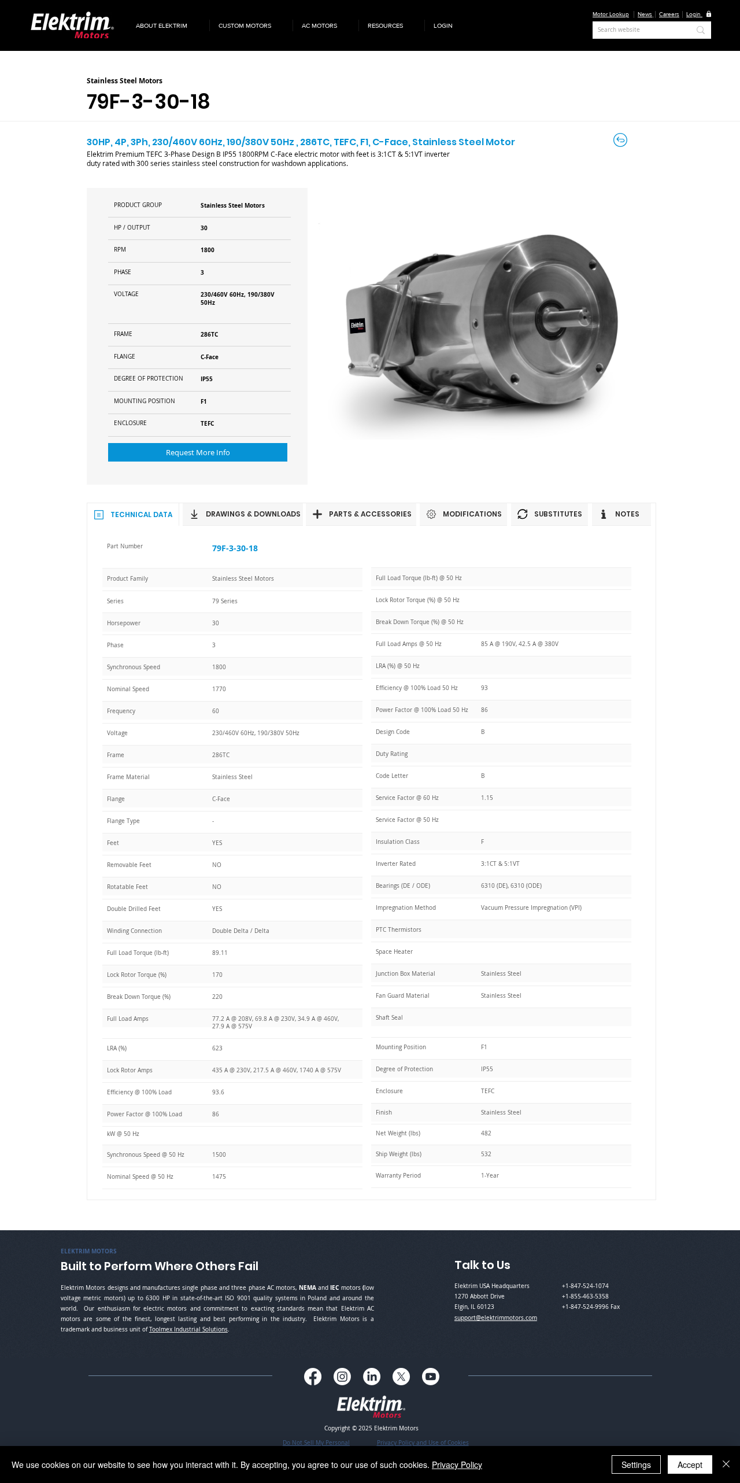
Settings (636, 1464)
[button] (168, 25)
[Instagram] (342, 1376)
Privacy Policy (457, 1464)
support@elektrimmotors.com (495, 1318)
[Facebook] (312, 1376)
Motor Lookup (611, 14)
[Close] (726, 1464)
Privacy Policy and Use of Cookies (423, 1443)
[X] (401, 1376)
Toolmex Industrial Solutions (188, 1329)
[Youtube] (430, 1376)
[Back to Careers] (621, 140)
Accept (690, 1464)
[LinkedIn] (371, 1376)
